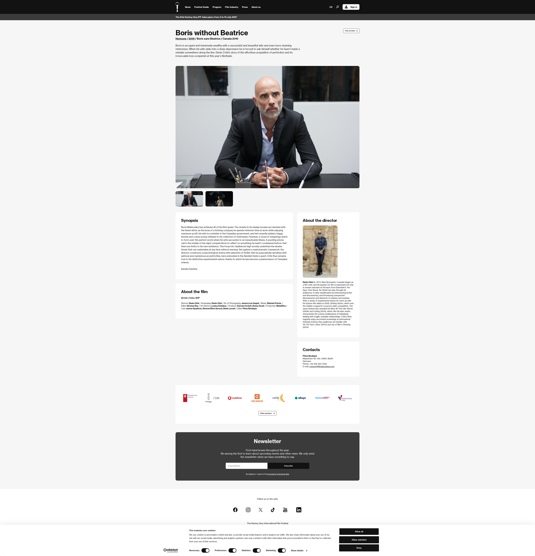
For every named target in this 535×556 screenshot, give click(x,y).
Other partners (266, 413)
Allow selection (359, 540)
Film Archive (350, 31)
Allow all (359, 531)
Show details (297, 550)
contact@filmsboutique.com (321, 366)
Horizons (181, 38)
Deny (359, 548)
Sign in (353, 7)
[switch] (232, 550)
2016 (192, 38)
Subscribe (288, 466)
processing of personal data (278, 474)
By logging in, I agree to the (267, 474)
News (188, 7)
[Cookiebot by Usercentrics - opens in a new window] (171, 550)
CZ (330, 7)
